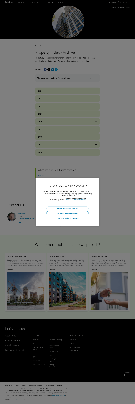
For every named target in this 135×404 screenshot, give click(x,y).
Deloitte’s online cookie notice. (75, 200)
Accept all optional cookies (67, 208)
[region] (67, 202)
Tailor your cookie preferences (67, 218)
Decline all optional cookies (67, 213)
